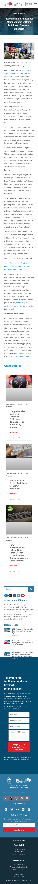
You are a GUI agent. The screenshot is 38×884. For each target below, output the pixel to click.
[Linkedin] (6, 595)
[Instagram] (10, 595)
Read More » (14, 432)
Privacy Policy (19, 874)
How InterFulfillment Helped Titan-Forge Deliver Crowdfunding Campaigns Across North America (19, 553)
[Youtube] (23, 595)
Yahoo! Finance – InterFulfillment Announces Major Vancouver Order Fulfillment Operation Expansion (17, 266)
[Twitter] (18, 595)
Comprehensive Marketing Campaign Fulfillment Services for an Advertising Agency (17, 419)
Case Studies (12, 365)
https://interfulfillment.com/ (18, 356)
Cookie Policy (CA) (19, 877)
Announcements (19, 14)
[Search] (31, 589)
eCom (24, 70)
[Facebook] (14, 595)
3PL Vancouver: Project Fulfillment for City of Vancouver (19, 484)
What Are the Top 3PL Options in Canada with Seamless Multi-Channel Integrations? (22, 654)
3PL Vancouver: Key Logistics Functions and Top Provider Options (22, 631)
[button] (35, 4)
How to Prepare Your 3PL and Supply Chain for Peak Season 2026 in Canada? (22, 643)
